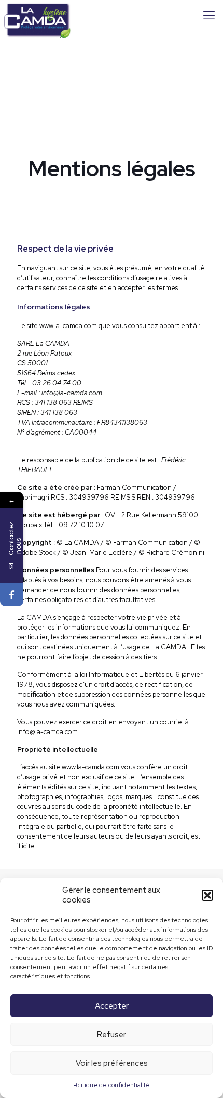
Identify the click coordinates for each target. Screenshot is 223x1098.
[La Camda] (37, 15)
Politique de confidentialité (111, 1085)
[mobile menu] (209, 15)
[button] (207, 895)
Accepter (112, 1006)
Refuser (111, 1034)
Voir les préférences (112, 1063)
